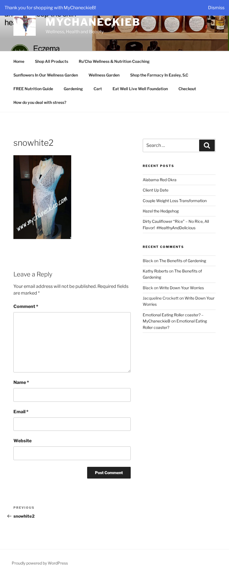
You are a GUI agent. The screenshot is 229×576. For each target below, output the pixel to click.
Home (18, 61)
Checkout (187, 88)
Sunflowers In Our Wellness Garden (45, 75)
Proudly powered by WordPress (40, 563)
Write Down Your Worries (181, 287)
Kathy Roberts (155, 271)
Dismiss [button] (216, 7)
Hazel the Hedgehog (161, 211)
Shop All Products (51, 61)
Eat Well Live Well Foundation (140, 88)
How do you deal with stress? (39, 102)
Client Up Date (155, 190)
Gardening (73, 88)
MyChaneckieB (93, 22)
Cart (98, 88)
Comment (25, 306)
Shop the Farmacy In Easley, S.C (159, 75)
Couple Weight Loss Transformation (175, 200)
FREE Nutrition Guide (33, 88)
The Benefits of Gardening (182, 260)
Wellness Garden (104, 75)
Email (20, 411)
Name (21, 382)
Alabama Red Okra (159, 179)
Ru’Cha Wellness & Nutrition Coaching (114, 61)
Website (22, 440)
